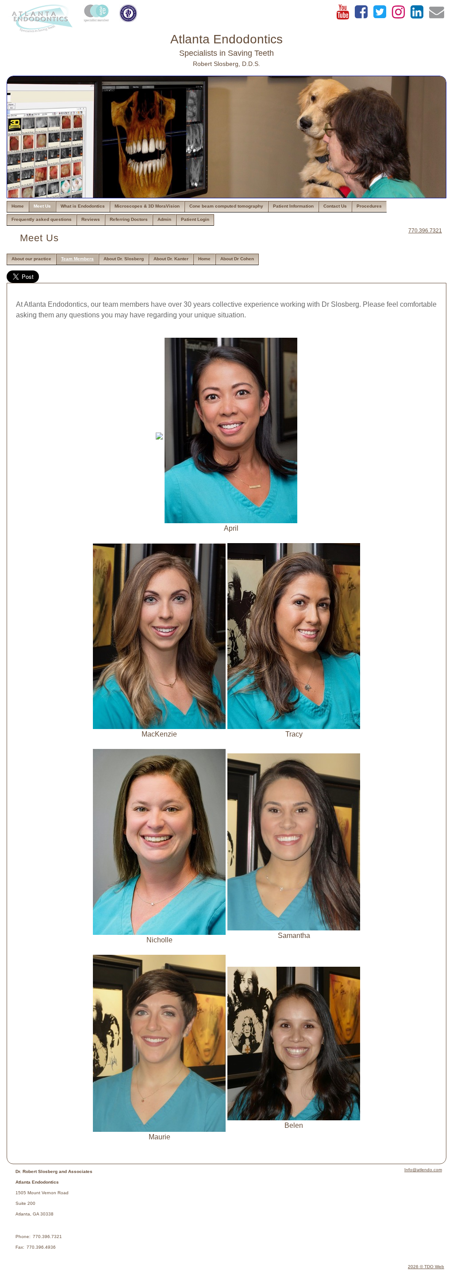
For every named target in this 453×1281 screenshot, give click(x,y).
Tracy (294, 734)
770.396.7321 (425, 231)
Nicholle (159, 940)
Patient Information (293, 206)
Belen (293, 1125)
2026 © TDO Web (426, 1266)
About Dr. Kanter (171, 258)
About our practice (31, 258)
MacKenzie (159, 734)
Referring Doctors (129, 219)
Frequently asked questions (42, 219)
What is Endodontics (83, 206)
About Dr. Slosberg (124, 258)
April (231, 528)
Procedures (369, 206)
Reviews (90, 219)
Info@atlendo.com (423, 1169)
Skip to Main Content (32, 7)
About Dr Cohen (237, 258)
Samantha (294, 935)
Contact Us (335, 206)
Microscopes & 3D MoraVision (147, 206)
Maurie (159, 1137)
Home (18, 206)
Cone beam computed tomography (226, 206)
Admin (164, 219)
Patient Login (195, 219)
